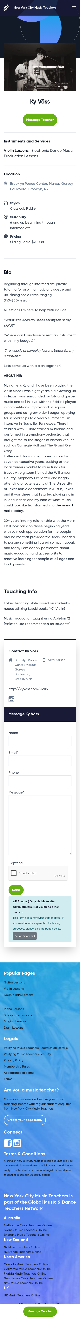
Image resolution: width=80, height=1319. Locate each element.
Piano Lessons (14, 1009)
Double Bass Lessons (18, 995)
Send (16, 890)
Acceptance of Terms (19, 1073)
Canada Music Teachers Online (26, 1264)
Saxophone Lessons (18, 1015)
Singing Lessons (15, 1021)
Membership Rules (17, 1066)
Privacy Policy (13, 1060)
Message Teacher (40, 120)
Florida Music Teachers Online (25, 1273)
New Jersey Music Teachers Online (28, 1278)
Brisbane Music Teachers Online (26, 1234)
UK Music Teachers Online (22, 1295)
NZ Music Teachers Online (22, 1247)
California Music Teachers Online (27, 1269)
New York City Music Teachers (35, 7)
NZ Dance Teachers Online (22, 1252)
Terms (8, 1079)
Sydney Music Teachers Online (25, 1230)
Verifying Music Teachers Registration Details (36, 1048)
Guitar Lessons (14, 982)
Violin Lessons (14, 988)
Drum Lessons (13, 1027)
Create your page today (24, 1120)
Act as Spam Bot (25, 936)
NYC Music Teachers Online (23, 1283)
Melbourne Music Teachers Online (28, 1225)
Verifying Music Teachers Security (27, 1054)
